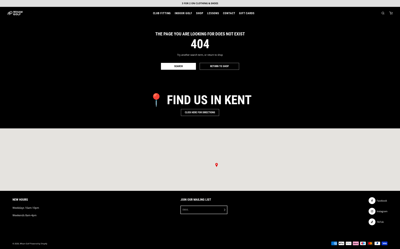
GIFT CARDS (246, 13)
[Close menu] (150, 13)
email (185, 209)
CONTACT (229, 13)
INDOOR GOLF (183, 13)
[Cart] (391, 13)
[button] (216, 165)
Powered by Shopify (38, 243)
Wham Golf (25, 243)
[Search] (383, 13)
